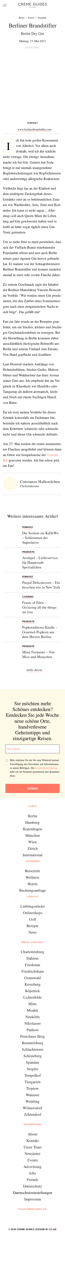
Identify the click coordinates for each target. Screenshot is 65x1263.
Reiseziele (32, 870)
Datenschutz (32, 1186)
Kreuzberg (33, 984)
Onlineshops (32, 912)
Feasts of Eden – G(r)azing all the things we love (39, 607)
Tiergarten (33, 1081)
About (32, 1134)
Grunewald (32, 977)
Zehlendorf (32, 1114)
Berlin (32, 815)
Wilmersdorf (32, 1107)
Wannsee (32, 1094)
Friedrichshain (32, 971)
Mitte (32, 1003)
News (33, 932)
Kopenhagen (32, 828)
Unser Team (33, 1147)
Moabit (32, 1010)
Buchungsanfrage (32, 890)
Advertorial (32, 47)
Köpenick (32, 990)
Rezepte (32, 925)
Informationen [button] (32, 1124)
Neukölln (32, 1016)
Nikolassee (32, 1023)
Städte (32, 806)
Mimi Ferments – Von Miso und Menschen (38, 654)
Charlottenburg (32, 951)
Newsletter (32, 1153)
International (32, 854)
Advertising (32, 1166)
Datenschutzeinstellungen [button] (32, 1192)
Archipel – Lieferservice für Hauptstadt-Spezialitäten (40, 562)
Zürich (32, 848)
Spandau (32, 1062)
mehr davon (34, 669)
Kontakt (32, 1140)
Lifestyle (32, 896)
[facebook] (18, 1218)
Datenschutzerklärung (46, 768)
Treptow (32, 1088)
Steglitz (32, 1068)
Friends (32, 1179)
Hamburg (32, 822)
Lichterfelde (32, 997)
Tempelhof (32, 1075)
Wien (32, 841)
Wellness (32, 877)
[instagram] (28, 1218)
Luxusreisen (32, 861)
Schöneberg (32, 1055)
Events (32, 1160)
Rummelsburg (32, 1042)
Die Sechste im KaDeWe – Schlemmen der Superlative (40, 537)
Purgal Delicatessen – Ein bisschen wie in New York (41, 585)
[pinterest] (37, 1218)
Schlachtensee (32, 1049)
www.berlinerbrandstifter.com (34, 129)
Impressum (32, 1199)
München (32, 835)
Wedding (32, 1101)
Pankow (33, 1029)
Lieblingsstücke (32, 906)
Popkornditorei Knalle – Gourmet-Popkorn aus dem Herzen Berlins (39, 632)
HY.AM (53, 1229)
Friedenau (32, 964)
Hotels (33, 883)
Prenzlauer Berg (32, 1036)
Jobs (32, 1173)
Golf (32, 919)
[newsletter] (46, 1218)
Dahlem (32, 958)
